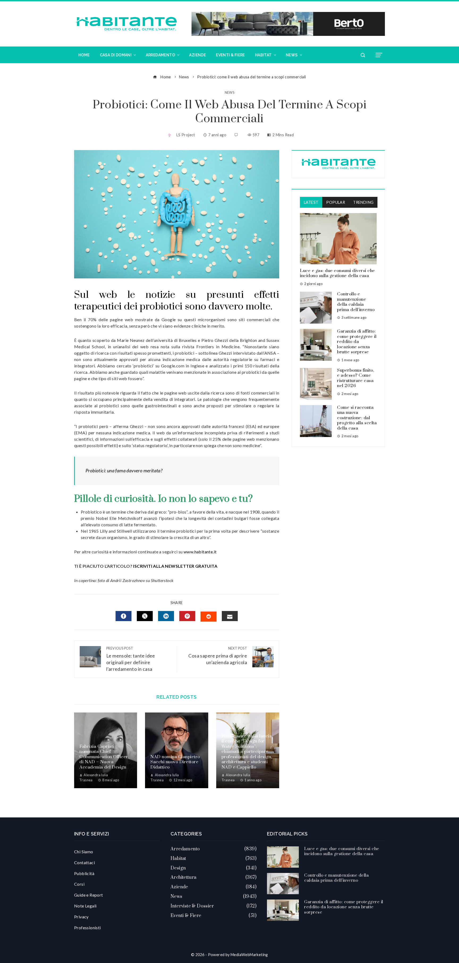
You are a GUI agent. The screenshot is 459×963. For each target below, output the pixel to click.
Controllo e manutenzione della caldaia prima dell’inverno (356, 301)
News (230, 92)
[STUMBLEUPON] (208, 617)
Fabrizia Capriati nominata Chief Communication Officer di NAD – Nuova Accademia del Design (103, 757)
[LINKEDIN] (166, 616)
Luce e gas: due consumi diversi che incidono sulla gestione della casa (337, 273)
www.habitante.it (200, 551)
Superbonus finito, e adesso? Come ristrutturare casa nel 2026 (355, 378)
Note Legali (85, 905)
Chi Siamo (83, 851)
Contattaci (84, 862)
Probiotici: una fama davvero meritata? (124, 470)
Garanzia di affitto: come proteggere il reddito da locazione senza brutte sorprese (356, 342)
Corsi (79, 883)
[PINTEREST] (187, 616)
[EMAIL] (230, 616)
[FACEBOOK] (123, 616)
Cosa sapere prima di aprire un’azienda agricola (217, 655)
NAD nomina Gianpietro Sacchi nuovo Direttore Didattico (175, 762)
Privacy (81, 916)
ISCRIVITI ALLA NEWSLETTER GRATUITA (175, 566)
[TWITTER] (145, 616)
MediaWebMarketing (249, 954)
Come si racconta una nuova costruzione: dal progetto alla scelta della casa (357, 418)
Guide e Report (88, 894)
